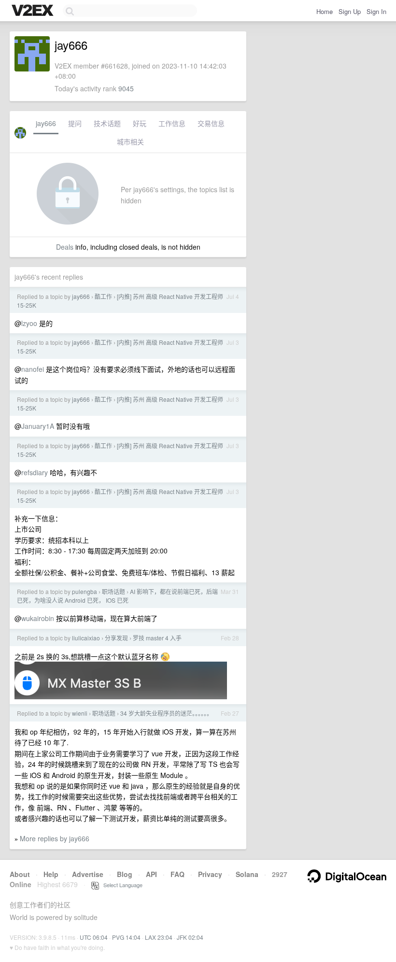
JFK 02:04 (190, 937)
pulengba (84, 591)
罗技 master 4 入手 (157, 638)
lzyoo (29, 323)
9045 (126, 88)
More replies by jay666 (54, 838)
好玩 (139, 123)
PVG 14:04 (126, 937)
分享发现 (116, 638)
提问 (75, 123)
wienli (79, 713)
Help (50, 874)
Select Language (120, 885)
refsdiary (34, 472)
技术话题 (107, 123)
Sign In (376, 11)
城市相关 (130, 141)
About (20, 874)
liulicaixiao (86, 638)
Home (324, 11)
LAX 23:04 (158, 937)
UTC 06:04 (94, 937)
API (151, 874)
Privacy (210, 874)
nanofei (32, 369)
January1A (37, 426)
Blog (124, 874)
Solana (247, 874)
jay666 (46, 123)
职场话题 (113, 591)
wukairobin (37, 618)
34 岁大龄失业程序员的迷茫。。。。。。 (166, 713)
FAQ (177, 874)
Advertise (87, 874)
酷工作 (103, 296)
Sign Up (350, 11)
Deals (64, 247)
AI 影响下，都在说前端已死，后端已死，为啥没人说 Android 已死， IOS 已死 (117, 595)
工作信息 (171, 123)
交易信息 (211, 123)
